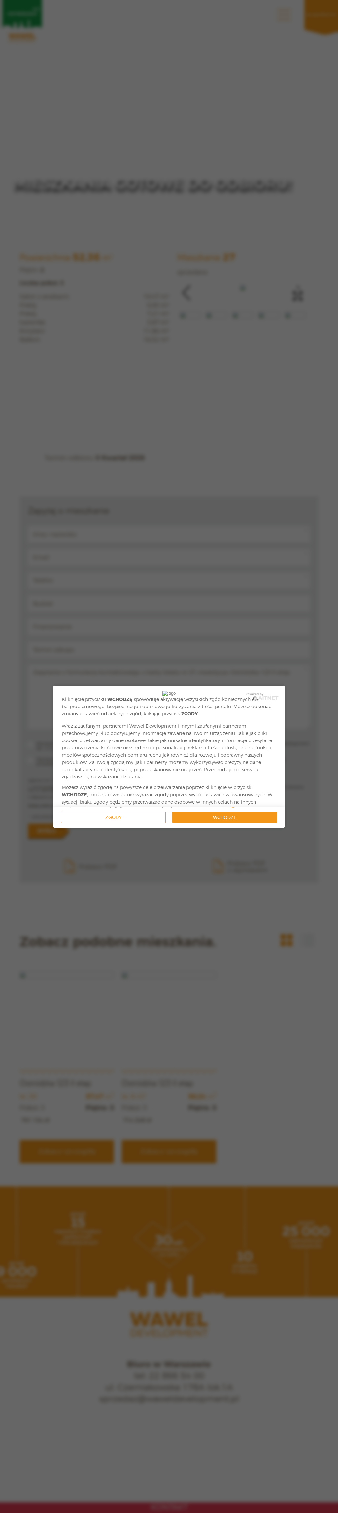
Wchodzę (225, 817)
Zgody (113, 817)
